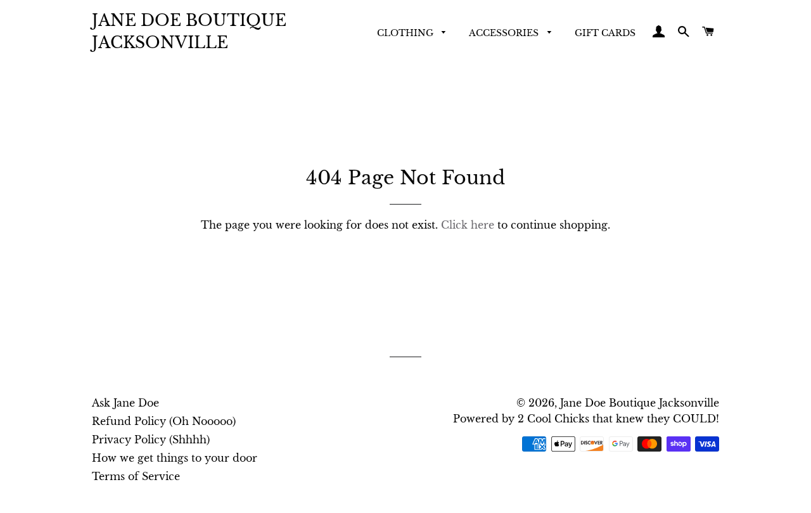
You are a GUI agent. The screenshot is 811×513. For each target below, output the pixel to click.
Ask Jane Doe (125, 402)
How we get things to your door (174, 458)
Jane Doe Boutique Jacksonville (189, 32)
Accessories (505, 33)
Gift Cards (605, 33)
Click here (467, 224)
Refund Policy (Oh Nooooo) (164, 421)
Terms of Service (136, 476)
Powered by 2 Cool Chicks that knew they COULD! (586, 418)
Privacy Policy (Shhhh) (151, 439)
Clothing (406, 33)
